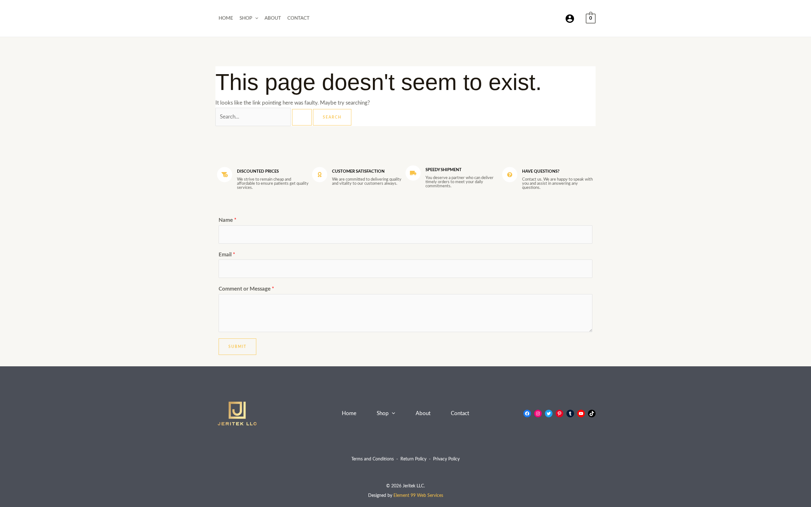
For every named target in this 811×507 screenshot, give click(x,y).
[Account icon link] (569, 18)
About (273, 18)
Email (227, 254)
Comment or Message (246, 289)
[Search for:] (264, 116)
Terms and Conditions (372, 459)
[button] (255, 18)
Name (227, 220)
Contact (298, 18)
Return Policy (413, 459)
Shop (245, 18)
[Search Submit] (302, 117)
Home (226, 18)
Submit (237, 347)
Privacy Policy (446, 459)
